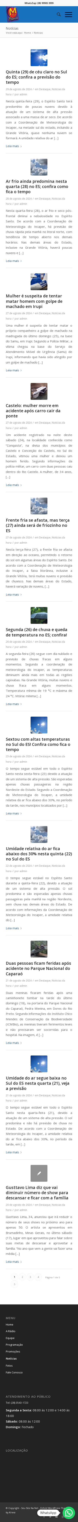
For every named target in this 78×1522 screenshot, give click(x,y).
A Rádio (10, 1331)
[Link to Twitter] (50, 1517)
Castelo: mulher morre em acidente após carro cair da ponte (33, 411)
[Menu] (66, 14)
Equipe (10, 1338)
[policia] (39, 281)
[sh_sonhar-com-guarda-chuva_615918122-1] (39, 615)
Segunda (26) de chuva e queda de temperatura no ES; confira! (36, 632)
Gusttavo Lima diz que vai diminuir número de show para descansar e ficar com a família (37, 1193)
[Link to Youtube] (56, 1517)
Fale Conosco (14, 1372)
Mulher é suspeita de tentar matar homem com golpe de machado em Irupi (34, 301)
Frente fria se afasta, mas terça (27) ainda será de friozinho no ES (38, 525)
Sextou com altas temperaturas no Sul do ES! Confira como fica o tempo (38, 744)
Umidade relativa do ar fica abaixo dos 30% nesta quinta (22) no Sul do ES (39, 854)
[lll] (39, 949)
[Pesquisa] (57, 14)
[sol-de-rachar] (39, 725)
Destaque (45, 89)
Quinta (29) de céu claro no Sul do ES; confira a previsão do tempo (36, 77)
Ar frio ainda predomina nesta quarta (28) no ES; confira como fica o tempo (37, 186)
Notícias (12, 28)
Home (9, 1324)
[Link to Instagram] (63, 1517)
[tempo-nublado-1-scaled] (39, 167)
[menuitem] (57, 14)
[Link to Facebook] (44, 1517)
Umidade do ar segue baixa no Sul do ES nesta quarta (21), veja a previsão (37, 1083)
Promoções (13, 1351)
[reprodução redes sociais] (39, 391)
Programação (14, 1344)
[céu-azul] (39, 57)
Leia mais (12, 146)
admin (23, 94)
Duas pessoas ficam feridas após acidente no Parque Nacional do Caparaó (38, 968)
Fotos (9, 1365)
